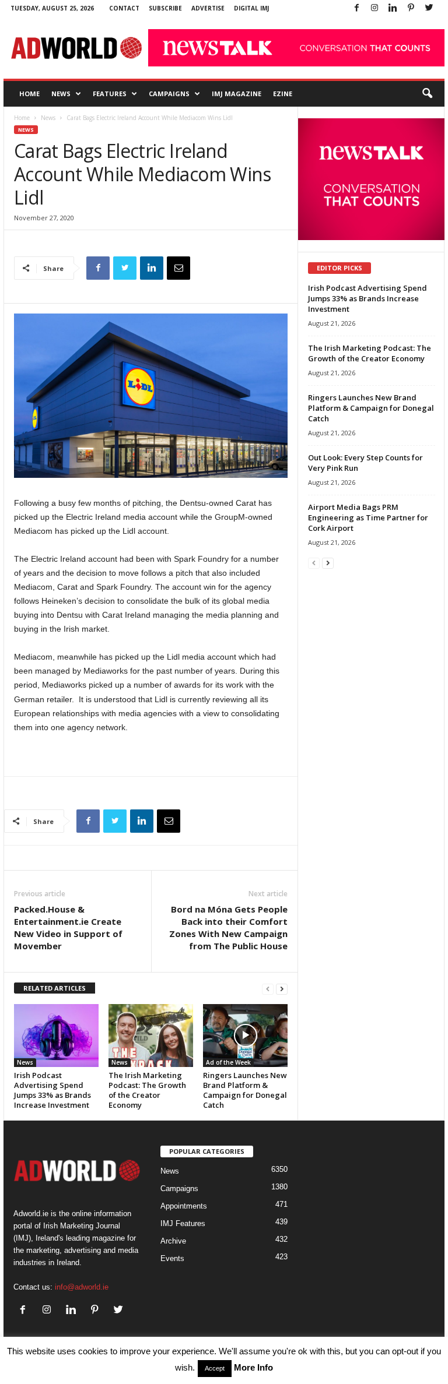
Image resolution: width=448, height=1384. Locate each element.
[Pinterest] (411, 8)
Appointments (183, 1206)
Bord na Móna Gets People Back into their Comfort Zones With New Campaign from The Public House (228, 927)
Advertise (208, 8)
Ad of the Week (228, 1062)
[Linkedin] (393, 8)
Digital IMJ (251, 8)
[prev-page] (268, 988)
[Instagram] (375, 8)
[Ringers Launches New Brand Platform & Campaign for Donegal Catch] (245, 1035)
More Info (253, 1367)
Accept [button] (215, 1368)
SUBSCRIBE (165, 8)
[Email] (178, 268)
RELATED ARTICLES (54, 988)
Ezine (282, 93)
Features (110, 93)
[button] (427, 94)
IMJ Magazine (236, 93)
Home (29, 93)
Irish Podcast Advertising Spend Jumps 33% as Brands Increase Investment (52, 1090)
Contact (124, 8)
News (61, 93)
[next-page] (282, 988)
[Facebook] (356, 8)
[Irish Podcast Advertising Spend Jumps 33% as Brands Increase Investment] (56, 1035)
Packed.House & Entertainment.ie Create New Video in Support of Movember (68, 927)
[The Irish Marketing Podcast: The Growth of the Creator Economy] (150, 1035)
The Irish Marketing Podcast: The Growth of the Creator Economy (147, 1090)
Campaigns (169, 93)
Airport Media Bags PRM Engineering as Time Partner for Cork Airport (368, 517)
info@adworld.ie (81, 1287)
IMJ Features (182, 1223)
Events (172, 1258)
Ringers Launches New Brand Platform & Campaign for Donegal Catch (245, 1090)
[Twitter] (429, 8)
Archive (173, 1241)
